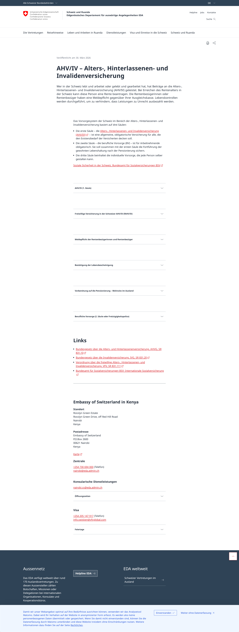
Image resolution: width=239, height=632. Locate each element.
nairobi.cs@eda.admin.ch (87, 487)
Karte (76, 454)
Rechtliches (77, 625)
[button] (33, 33)
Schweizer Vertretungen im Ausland (140, 579)
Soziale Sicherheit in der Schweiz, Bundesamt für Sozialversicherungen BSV (116, 165)
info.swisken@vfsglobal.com (89, 519)
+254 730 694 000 (83, 467)
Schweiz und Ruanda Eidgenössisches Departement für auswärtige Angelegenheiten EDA (105, 14)
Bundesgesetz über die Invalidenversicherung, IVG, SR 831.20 (111, 357)
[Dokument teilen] (214, 43)
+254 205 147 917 (83, 516)
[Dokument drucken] (207, 43)
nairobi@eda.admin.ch (86, 470)
